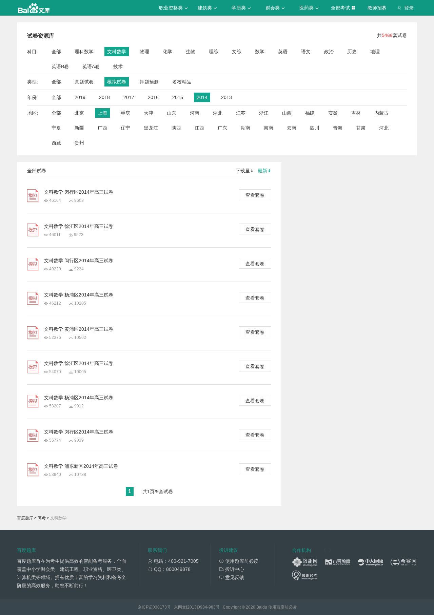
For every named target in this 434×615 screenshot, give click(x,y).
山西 (287, 113)
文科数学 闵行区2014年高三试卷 (78, 192)
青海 (337, 128)
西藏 (56, 143)
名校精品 (181, 81)
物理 (144, 51)
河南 (194, 113)
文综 (236, 51)
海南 (268, 128)
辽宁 (125, 128)
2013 (226, 97)
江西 (199, 128)
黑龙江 (151, 128)
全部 (56, 51)
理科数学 (84, 51)
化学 (167, 51)
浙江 (264, 113)
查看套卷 (254, 195)
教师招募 (377, 8)
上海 (102, 113)
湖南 (245, 128)
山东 (171, 113)
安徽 (333, 113)
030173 (160, 607)
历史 (352, 51)
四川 (314, 128)
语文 (306, 51)
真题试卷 (84, 81)
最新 (262, 170)
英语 (283, 51)
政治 (329, 51)
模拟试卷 (116, 81)
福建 (310, 113)
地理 (375, 51)
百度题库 (25, 518)
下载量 (243, 170)
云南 (291, 128)
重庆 (125, 113)
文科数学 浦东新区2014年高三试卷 (81, 466)
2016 (153, 97)
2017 (128, 97)
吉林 (356, 113)
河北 (384, 128)
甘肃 (361, 128)
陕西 (176, 128)
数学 (259, 51)
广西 (102, 128)
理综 (213, 51)
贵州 (79, 143)
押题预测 (149, 81)
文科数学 (116, 51)
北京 (79, 113)
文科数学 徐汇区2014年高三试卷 (78, 226)
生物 (190, 51)
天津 (148, 113)
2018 (104, 97)
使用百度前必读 (282, 607)
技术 (118, 66)
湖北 (217, 113)
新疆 (79, 128)
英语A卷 (91, 66)
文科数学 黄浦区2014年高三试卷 (78, 329)
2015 (177, 97)
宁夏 (56, 128)
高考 (42, 518)
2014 (202, 97)
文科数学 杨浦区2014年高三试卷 (78, 294)
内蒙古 (381, 113)
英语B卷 (60, 66)
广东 (222, 128)
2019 (80, 97)
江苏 (240, 113)
